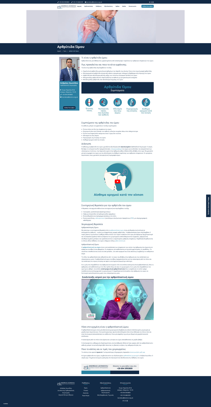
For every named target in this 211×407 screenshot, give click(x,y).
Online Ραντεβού (147, 6)
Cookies (5, 403)
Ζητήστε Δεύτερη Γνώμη (208, 206)
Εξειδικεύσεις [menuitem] (108, 6)
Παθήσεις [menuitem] (99, 6)
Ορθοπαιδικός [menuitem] (88, 6)
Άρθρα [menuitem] (117, 6)
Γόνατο (85, 390)
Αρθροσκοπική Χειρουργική (105, 392)
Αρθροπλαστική (105, 388)
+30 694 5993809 (64, 2)
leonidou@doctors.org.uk (94, 2)
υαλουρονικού (99, 218)
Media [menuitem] (124, 6)
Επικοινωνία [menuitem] (132, 6)
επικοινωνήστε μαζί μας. (137, 352)
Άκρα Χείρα (85, 395)
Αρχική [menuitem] (79, 6)
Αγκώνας (85, 393)
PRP (132, 218)
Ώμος (85, 388)
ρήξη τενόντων (120, 241)
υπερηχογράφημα (116, 149)
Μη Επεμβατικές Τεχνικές (105, 395)
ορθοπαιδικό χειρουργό (131, 356)
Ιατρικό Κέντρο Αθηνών (66, 395)
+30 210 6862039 (78, 2)
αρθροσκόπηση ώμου (117, 230)
